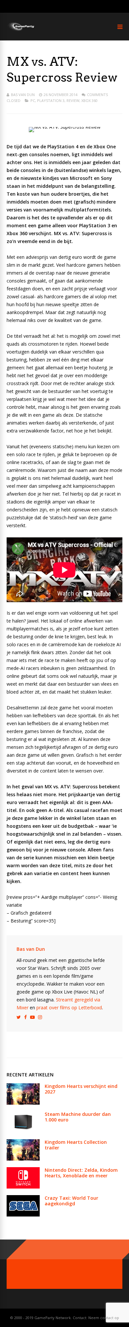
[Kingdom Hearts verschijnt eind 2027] (23, 1103)
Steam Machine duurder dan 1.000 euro (78, 1117)
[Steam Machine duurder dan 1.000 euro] (23, 1131)
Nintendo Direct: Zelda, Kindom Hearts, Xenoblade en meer (81, 1173)
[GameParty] (21, 30)
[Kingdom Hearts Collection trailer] (23, 1159)
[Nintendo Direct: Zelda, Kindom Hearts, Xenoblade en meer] (23, 1187)
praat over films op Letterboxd (69, 1007)
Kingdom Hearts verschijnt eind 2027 (81, 1089)
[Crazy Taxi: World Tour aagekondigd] (23, 1215)
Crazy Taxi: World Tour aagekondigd (71, 1201)
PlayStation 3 (50, 100)
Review (72, 100)
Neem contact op (103, 1317)
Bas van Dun (23, 94)
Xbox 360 (89, 100)
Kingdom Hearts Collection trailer (76, 1145)
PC (32, 100)
